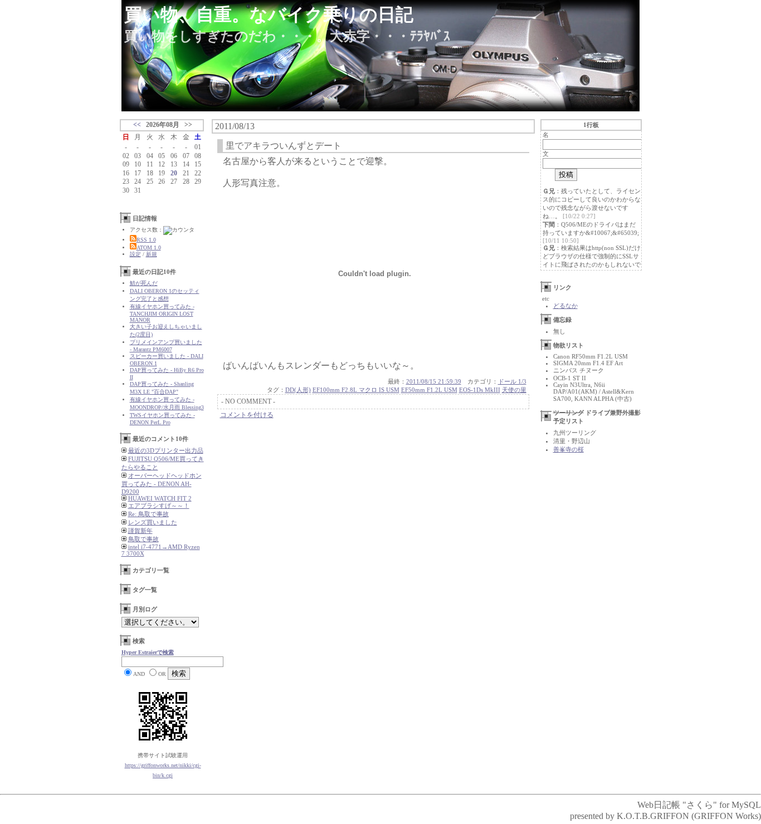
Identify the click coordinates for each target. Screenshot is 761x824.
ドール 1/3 (512, 381)
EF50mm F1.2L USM (429, 389)
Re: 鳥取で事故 (148, 514)
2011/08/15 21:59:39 (433, 381)
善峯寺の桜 (568, 449)
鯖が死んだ (144, 283)
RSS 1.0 (146, 240)
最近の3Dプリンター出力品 (165, 450)
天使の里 (514, 389)
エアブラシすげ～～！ (158, 505)
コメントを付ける (247, 415)
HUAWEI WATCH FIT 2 (160, 498)
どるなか (565, 305)
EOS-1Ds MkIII (479, 389)
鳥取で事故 (143, 539)
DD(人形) (298, 389)
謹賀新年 (140, 530)
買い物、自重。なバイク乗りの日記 (268, 14)
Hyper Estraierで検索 (147, 652)
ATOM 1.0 (148, 247)
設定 (135, 254)
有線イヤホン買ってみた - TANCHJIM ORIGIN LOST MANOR (162, 313)
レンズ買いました (152, 522)
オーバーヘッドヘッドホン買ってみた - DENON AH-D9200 (161, 483)
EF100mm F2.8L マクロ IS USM (356, 389)
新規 (151, 254)
